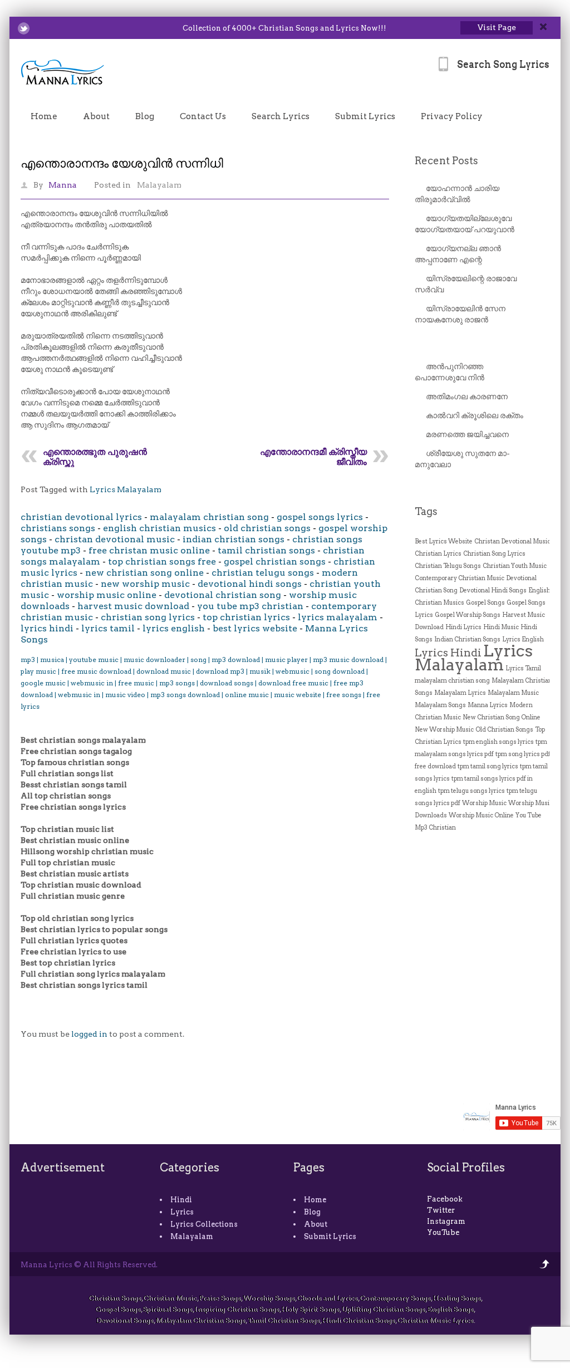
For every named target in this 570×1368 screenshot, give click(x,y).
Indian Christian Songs (467, 639)
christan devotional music (115, 539)
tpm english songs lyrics (498, 742)
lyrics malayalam (337, 617)
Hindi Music (501, 627)
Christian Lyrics (438, 553)
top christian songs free (162, 561)
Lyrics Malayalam (125, 489)
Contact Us (203, 116)
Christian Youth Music (515, 566)
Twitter (441, 1210)
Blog (144, 116)
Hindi (181, 1199)
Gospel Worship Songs (467, 615)
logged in (89, 1033)
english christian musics (159, 528)
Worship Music (484, 803)
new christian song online (144, 572)
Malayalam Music (513, 693)
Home (44, 116)
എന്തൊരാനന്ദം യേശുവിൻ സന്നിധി (122, 163)
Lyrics (182, 1212)
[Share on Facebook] (38, 28)
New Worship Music (444, 729)
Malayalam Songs (440, 705)
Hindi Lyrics (463, 627)
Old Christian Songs (504, 729)
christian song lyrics (148, 617)
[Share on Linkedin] (52, 28)
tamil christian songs (266, 550)
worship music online (106, 595)
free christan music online (149, 550)
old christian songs (267, 528)
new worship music (145, 583)
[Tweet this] (24, 28)
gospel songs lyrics (320, 517)
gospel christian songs (275, 561)
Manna (62, 184)
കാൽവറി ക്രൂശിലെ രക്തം (474, 415)
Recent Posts (446, 160)
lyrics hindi (47, 628)
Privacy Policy (452, 116)
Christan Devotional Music (512, 541)
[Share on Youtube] (67, 28)
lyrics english (173, 628)
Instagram (446, 1221)
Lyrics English (523, 639)
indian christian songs (233, 539)
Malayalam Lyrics (460, 693)
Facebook (445, 1199)
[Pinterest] (81, 28)
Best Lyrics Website (444, 541)
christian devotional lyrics (81, 517)
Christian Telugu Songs (448, 566)
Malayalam (159, 184)
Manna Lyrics (488, 705)
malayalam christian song (209, 517)
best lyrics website (255, 628)
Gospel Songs (485, 602)
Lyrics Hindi (448, 652)
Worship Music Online (481, 815)
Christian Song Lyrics (494, 553)
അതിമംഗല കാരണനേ (467, 396)
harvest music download (133, 606)
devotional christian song (222, 595)
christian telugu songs (263, 572)
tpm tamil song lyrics (488, 766)
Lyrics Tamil (523, 668)
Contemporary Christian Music (459, 578)
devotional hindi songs (250, 583)
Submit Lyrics (365, 116)
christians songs (58, 528)
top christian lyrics (246, 617)
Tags (426, 511)
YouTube (443, 1232)
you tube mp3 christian (250, 606)
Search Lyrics (280, 116)
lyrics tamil (108, 628)
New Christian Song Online (501, 717)
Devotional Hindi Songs (493, 590)
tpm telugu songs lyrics (471, 791)
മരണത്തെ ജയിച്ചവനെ (467, 434)
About (96, 116)
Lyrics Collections (204, 1224)
